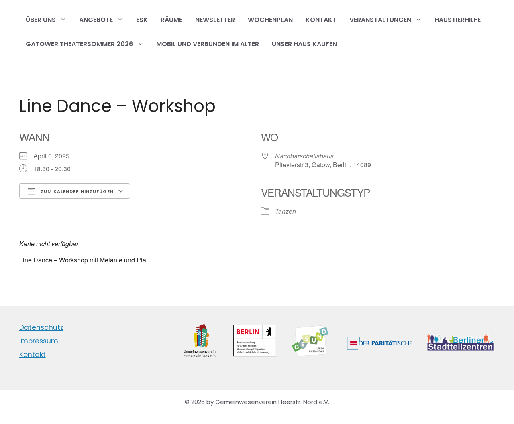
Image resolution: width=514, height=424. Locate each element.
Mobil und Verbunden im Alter (207, 44)
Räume (171, 19)
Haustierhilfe (457, 19)
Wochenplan (270, 19)
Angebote (96, 19)
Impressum (38, 341)
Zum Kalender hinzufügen (76, 191)
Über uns (41, 19)
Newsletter (215, 19)
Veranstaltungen (380, 19)
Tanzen (285, 211)
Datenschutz (41, 327)
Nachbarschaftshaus (304, 155)
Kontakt (321, 19)
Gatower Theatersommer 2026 (79, 44)
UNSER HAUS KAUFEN (304, 44)
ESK (142, 19)
